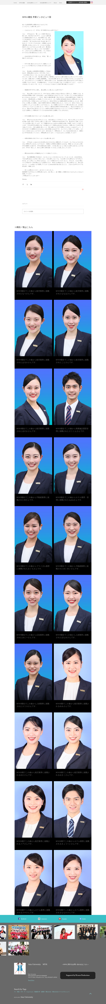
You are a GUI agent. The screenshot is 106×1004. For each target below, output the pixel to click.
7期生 (18, 991)
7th (15, 991)
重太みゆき (48, 991)
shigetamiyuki (29, 991)
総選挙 (43, 991)
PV (24, 991)
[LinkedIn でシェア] (31, 184)
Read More (31, 980)
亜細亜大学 (37, 991)
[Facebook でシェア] (23, 184)
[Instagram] (92, 2)
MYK (22, 991)
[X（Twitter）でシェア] (27, 184)
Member (24, 179)
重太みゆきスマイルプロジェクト (61, 991)
